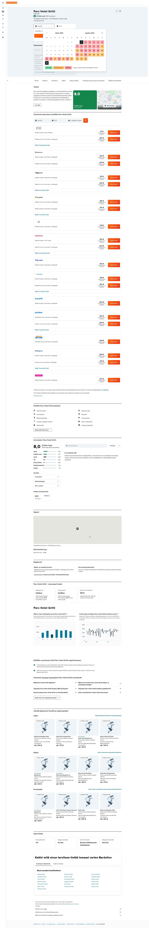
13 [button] (59, 50)
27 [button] (59, 59)
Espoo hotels (40, 886)
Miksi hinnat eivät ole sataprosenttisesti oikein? (49, 915)
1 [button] (67, 42)
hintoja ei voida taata (74, 904)
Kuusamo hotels (41, 889)
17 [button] (46, 55)
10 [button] (47, 50)
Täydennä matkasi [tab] (58, 864)
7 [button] (63, 46)
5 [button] (55, 46)
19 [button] (55, 55)
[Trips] (3, 32)
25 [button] (51, 59)
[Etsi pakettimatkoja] (3, 19)
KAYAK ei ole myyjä (41, 909)
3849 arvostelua (50, 16)
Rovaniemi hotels (68, 886)
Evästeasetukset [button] (38, 396)
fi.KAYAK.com (37, 924)
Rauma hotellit (68, 877)
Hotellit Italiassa (61, 924)
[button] (3, 3)
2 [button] (71, 42)
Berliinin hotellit (41, 881)
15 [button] (67, 50)
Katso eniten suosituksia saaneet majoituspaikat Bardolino (105, 789)
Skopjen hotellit (68, 874)
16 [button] (71, 50)
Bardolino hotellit (90, 924)
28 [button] (63, 59)
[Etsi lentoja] (3, 8)
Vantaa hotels (94, 884)
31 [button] (47, 63)
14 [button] (63, 50)
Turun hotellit (40, 879)
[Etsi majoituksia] (3, 11)
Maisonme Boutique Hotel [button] (41, 736)
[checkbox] (42, 497)
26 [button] (55, 59)
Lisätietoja (105, 390)
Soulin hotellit (95, 879)
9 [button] (71, 46)
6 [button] (59, 46)
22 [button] (67, 55)
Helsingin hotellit (41, 877)
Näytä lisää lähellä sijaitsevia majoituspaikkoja (108, 715)
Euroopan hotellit (51, 924)
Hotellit (43, 924)
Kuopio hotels (95, 886)
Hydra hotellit (94, 881)
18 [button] (51, 55)
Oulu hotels (67, 884)
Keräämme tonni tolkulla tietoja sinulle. (46, 912)
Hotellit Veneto (70, 924)
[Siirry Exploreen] (3, 24)
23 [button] (71, 55)
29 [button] (67, 59)
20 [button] (59, 55)
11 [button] (50, 50)
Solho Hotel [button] (81, 810)
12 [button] (55, 50)
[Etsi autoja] (3, 15)
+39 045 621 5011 (39, 21)
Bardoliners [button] (37, 775)
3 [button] (46, 46)
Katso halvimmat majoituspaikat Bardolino (109, 752)
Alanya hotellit (41, 874)
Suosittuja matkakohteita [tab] (43, 864)
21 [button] (63, 55)
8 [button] (67, 46)
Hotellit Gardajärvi (80, 924)
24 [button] (47, 59)
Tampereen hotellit (42, 884)
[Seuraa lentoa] (3, 27)
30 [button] (72, 59)
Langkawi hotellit (68, 881)
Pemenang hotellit (69, 879)
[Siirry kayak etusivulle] (11, 3)
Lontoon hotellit (95, 874)
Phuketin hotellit (95, 877)
